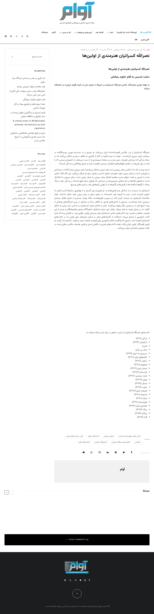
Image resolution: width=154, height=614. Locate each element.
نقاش (42, 191)
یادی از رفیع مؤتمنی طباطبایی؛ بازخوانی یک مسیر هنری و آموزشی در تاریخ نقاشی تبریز (27, 136)
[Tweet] (124, 452)
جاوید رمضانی (108, 436)
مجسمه (32, 183)
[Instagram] (27, 36)
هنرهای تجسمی (24, 209)
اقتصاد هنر (99, 32)
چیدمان (41, 213)
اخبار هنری (23, 161)
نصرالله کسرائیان (100, 442)
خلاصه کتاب (31, 168)
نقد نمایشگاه (33, 194)
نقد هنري (21, 194)
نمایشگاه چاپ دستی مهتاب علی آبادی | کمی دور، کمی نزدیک (27, 93)
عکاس (137, 442)
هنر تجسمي (33, 202)
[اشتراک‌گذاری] (131, 452)
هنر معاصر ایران (27, 206)
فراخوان (41, 183)
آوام (147, 49)
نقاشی (34, 191)
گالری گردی (145, 39)
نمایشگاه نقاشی (18, 198)
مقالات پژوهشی (119, 49)
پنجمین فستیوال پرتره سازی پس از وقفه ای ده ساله (113, 502)
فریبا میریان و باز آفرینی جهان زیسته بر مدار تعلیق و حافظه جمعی (27, 114)
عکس (18, 180)
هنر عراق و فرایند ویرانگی (34, 99)
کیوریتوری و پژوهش (84, 32)
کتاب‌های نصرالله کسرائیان (120, 442)
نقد (43, 194)
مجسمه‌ (14, 183)
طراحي (27, 176)
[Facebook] (89, 580)
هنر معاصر (40, 206)
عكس (42, 180)
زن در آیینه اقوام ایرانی (74, 436)
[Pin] (116, 452)
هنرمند (14, 206)
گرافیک (14, 213)
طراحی (19, 176)
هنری (13, 209)
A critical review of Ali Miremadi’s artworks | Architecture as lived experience (29, 124)
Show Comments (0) (79, 539)
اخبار (111, 32)
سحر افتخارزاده (38, 176)
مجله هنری (17, 187)
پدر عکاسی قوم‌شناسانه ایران (129, 436)
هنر (42, 202)
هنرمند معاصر (38, 209)
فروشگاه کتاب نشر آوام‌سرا (127, 32)
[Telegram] (80, 580)
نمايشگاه (44, 32)
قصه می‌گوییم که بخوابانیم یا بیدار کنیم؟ (118, 516)
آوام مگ (41, 161)
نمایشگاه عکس (83, 442)
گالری (54, 32)
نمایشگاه (30, 198)
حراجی (41, 168)
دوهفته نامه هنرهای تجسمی (33, 172)
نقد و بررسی (66, 32)
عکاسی (34, 180)
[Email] (100, 452)
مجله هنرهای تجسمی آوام (34, 187)
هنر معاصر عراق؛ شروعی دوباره (31, 86)
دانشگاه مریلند (93, 436)
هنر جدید (22, 202)
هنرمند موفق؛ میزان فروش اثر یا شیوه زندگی (40, 516)
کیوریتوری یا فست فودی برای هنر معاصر (42, 502)
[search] (12, 56)
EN (136, 39)
